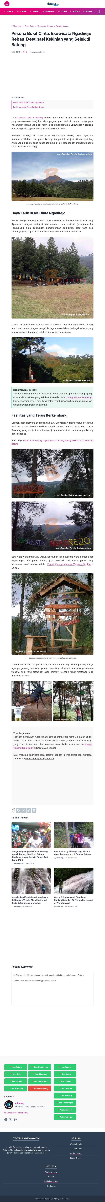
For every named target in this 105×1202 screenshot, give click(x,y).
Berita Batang (76, 1153)
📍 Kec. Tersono (65, 1088)
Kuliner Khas (76, 1148)
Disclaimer (51, 1186)
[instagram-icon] (15, 1120)
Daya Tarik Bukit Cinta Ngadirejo (28, 102)
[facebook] (18, 810)
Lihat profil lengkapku (17, 1112)
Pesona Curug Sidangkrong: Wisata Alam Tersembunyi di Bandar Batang (72, 852)
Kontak (51, 1176)
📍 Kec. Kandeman (40, 1067)
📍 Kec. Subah (16, 1081)
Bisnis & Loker (76, 1158)
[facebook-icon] (5, 1120)
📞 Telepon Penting (39, 1088)
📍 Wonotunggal (65, 1117)
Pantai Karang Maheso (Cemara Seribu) (69, 564)
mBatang (19, 1103)
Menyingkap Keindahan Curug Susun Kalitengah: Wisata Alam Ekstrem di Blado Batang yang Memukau (30, 900)
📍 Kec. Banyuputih (39, 1081)
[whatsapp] (29, 810)
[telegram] (34, 810)
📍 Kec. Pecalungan (64, 1103)
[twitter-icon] (10, 1120)
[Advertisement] (52, 75)
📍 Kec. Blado (65, 1074)
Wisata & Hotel (76, 1144)
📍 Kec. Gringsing (15, 1088)
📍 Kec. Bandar (64, 1067)
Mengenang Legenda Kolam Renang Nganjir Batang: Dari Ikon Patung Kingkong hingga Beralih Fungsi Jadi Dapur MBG (30, 855)
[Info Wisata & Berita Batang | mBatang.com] (53, 4)
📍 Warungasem (65, 1110)
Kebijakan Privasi (51, 1181)
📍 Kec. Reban (65, 1081)
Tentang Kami (51, 1172)
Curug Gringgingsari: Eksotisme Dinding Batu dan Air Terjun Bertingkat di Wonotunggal (73, 900)
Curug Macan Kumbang (79, 397)
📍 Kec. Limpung (40, 1074)
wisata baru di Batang (31, 117)
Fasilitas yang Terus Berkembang (28, 107)
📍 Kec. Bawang (65, 1095)
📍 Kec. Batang (15, 1067)
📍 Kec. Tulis (15, 1074)
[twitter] (23, 810)
